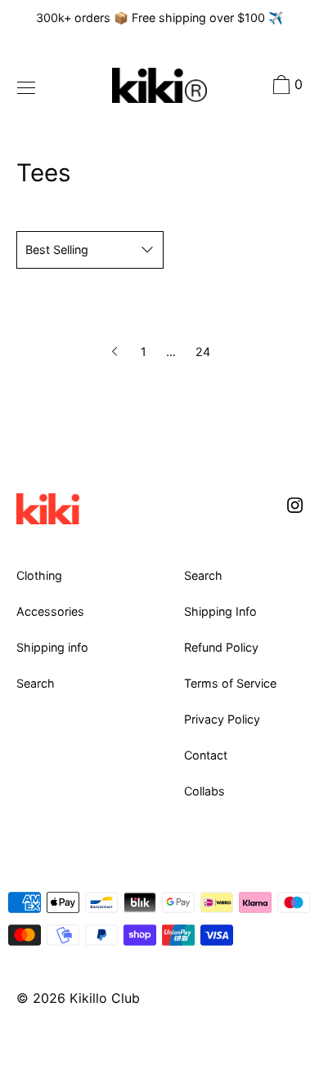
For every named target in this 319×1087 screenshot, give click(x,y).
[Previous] (116, 351)
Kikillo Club (105, 998)
